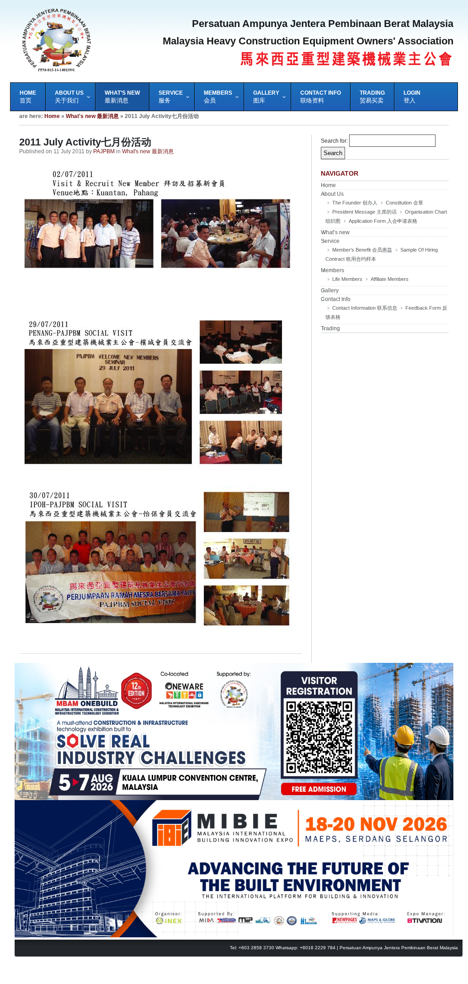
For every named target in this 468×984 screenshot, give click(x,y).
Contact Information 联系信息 (364, 308)
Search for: (334, 141)
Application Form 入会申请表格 (383, 221)
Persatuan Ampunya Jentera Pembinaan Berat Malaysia (399, 947)
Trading (330, 328)
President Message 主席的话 (364, 212)
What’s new (335, 232)
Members (332, 270)
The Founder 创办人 (355, 202)
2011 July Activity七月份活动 (85, 142)
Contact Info (336, 299)
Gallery (330, 290)
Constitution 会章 (404, 202)
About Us (332, 194)
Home (52, 116)
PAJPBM (104, 151)
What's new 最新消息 (92, 116)
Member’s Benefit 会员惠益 (362, 250)
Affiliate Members (390, 279)
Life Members (347, 279)
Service (330, 241)
